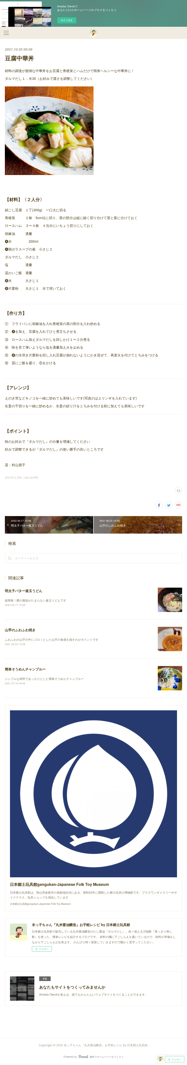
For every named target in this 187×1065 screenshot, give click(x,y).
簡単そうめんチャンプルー (25, 669)
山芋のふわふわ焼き (20, 629)
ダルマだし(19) (13, 477)
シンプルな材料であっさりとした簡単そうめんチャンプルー (44, 678)
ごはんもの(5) (30, 477)
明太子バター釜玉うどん (23, 590)
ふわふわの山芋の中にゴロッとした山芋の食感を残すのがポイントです (51, 639)
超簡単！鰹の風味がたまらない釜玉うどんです (35, 600)
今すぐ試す (67, 20)
